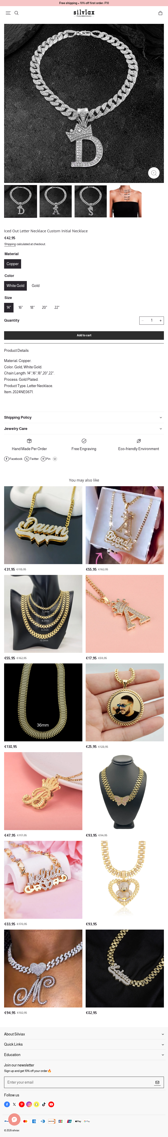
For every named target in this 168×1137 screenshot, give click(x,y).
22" (56, 308)
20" (44, 308)
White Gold (15, 286)
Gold (36, 286)
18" (32, 308)
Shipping (10, 244)
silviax (15, 1130)
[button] (8, 13)
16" (20, 308)
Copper (13, 264)
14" (9, 308)
